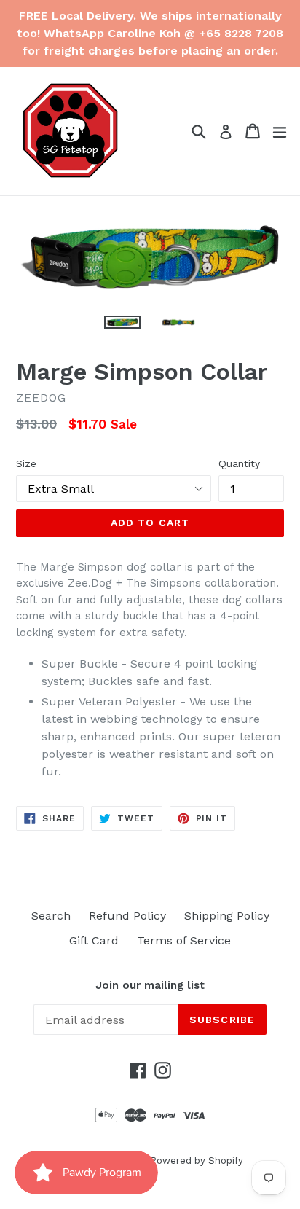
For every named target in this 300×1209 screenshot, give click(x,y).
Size (26, 463)
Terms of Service (184, 940)
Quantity (239, 463)
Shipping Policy (226, 916)
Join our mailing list (150, 985)
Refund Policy (127, 916)
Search (51, 916)
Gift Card (94, 940)
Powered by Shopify (196, 1160)
